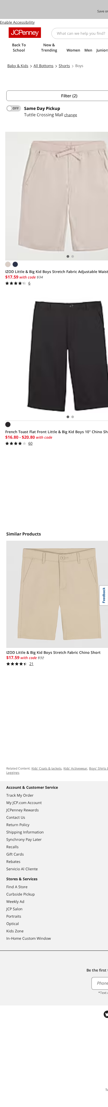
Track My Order (20, 795)
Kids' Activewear (75, 768)
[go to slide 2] (72, 256)
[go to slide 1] (68, 256)
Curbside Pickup (20, 894)
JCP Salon (14, 908)
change (70, 114)
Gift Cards (15, 854)
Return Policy (17, 824)
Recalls (12, 846)
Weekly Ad (15, 901)
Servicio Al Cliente (22, 868)
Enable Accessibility (17, 22)
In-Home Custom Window (28, 938)
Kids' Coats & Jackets (46, 768)
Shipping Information (25, 832)
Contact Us (15, 817)
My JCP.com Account (24, 802)
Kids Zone (15, 930)
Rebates (13, 861)
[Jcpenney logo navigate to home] (24, 32)
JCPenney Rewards (22, 809)
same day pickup (42, 108)
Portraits (13, 916)
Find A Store (17, 886)
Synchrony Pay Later (24, 839)
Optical (12, 923)
